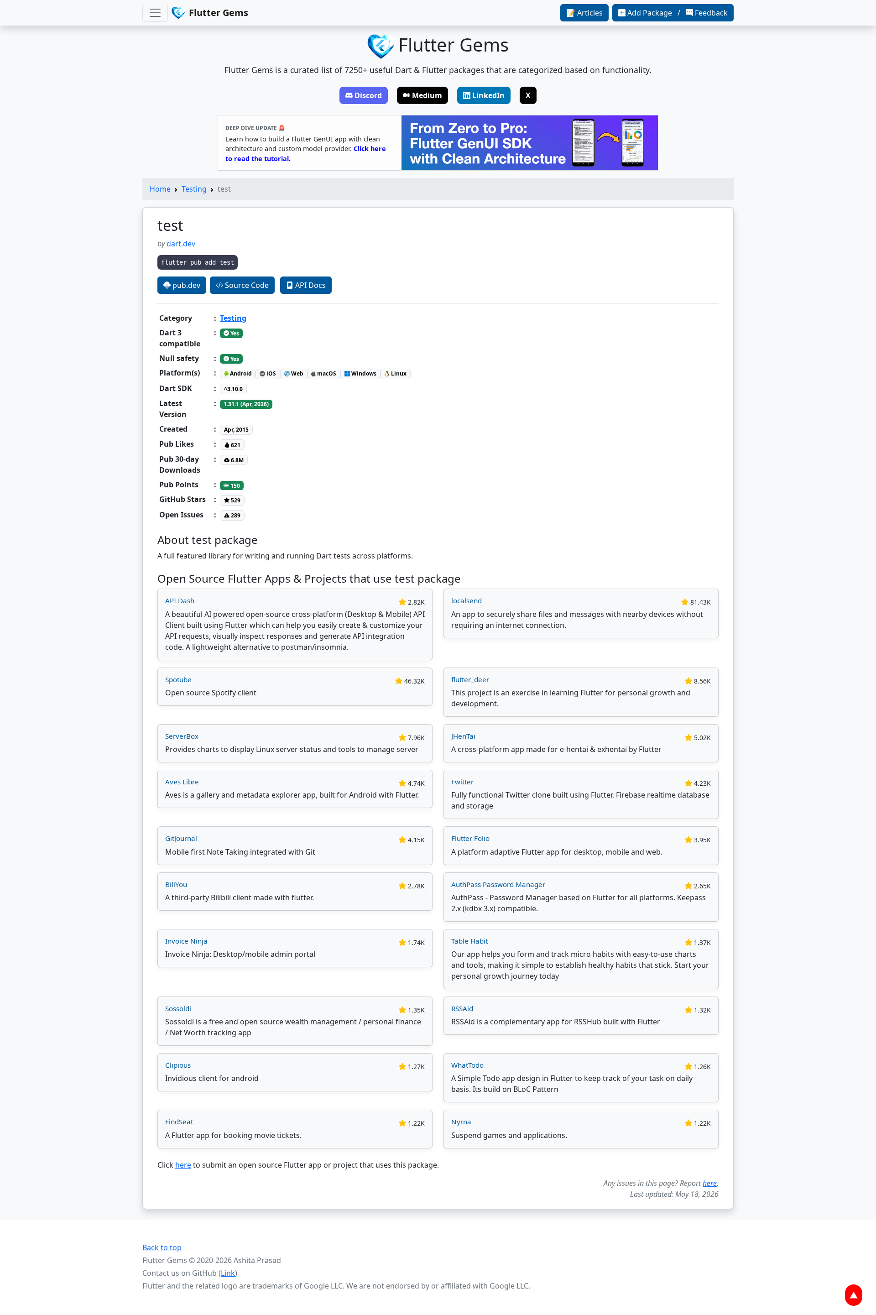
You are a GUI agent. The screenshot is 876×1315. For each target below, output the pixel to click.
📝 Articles (584, 13)
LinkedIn (488, 95)
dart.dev (181, 244)
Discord (368, 95)
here (183, 1165)
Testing (194, 189)
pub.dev (185, 285)
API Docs (309, 285)
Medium (427, 95)
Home (160, 189)
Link (228, 1273)
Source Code (246, 285)
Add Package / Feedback (677, 13)
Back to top (162, 1247)
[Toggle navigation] (155, 13)
